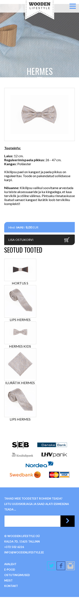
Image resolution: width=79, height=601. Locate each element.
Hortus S (20, 283)
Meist (8, 580)
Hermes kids (20, 346)
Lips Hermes (20, 320)
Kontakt (11, 586)
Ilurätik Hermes (20, 383)
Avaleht (10, 564)
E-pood (9, 569)
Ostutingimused (17, 575)
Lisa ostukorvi (20, 239)
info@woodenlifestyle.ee (24, 552)
